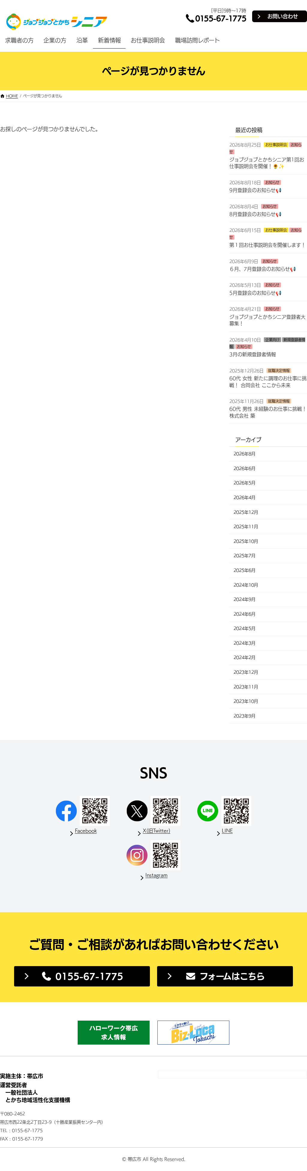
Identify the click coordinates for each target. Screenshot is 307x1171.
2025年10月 (246, 541)
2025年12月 (246, 512)
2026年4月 (244, 497)
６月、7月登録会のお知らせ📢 (262, 269)
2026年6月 (244, 468)
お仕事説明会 (276, 144)
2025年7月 (244, 556)
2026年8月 (244, 454)
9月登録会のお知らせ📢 (255, 190)
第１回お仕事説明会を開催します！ (267, 245)
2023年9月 (244, 716)
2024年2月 (244, 657)
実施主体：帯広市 (21, 1076)
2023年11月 (246, 687)
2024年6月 (244, 614)
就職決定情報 (279, 370)
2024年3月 (244, 643)
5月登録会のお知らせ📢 (255, 293)
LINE (227, 830)
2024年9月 (244, 599)
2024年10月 (246, 585)
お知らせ (272, 182)
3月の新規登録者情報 (252, 354)
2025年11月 (246, 527)
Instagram (156, 875)
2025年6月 (244, 570)
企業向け (272, 339)
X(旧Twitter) (156, 830)
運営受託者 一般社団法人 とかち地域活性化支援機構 (35, 1092)
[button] (82, 976)
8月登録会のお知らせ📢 (255, 214)
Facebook (86, 830)
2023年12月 (246, 672)
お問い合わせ (282, 16)
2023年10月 (246, 701)
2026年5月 (244, 483)
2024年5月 (244, 628)
